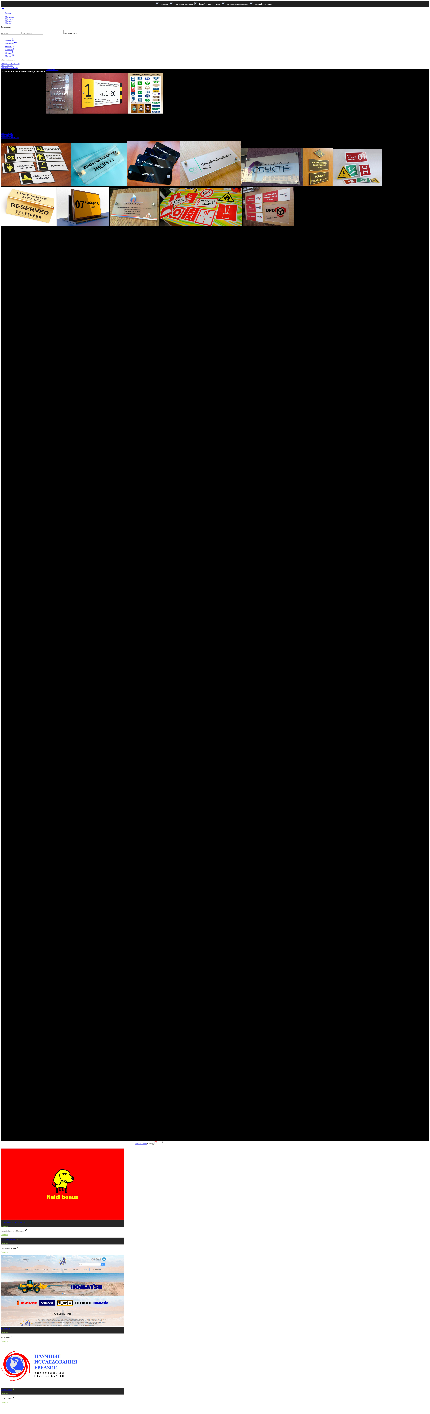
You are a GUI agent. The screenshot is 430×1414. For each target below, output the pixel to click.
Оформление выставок (237, 4)
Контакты (9, 19)
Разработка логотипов (209, 4)
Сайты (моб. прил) (263, 4)
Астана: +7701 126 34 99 (10, 64)
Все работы (8, 1144)
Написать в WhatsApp (9, 68)
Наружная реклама (184, 4)
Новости (8, 23)
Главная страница (52, 70)
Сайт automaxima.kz (8, 1240)
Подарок (8, 21)
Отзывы (9, 47)
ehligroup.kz (5, 1329)
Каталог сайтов (141, 1144)
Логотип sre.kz (6, 1390)
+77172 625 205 (7, 66)
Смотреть (4, 1226)
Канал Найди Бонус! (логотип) (13, 1222)
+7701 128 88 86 (7, 136)
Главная (164, 4)
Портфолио (9, 17)
